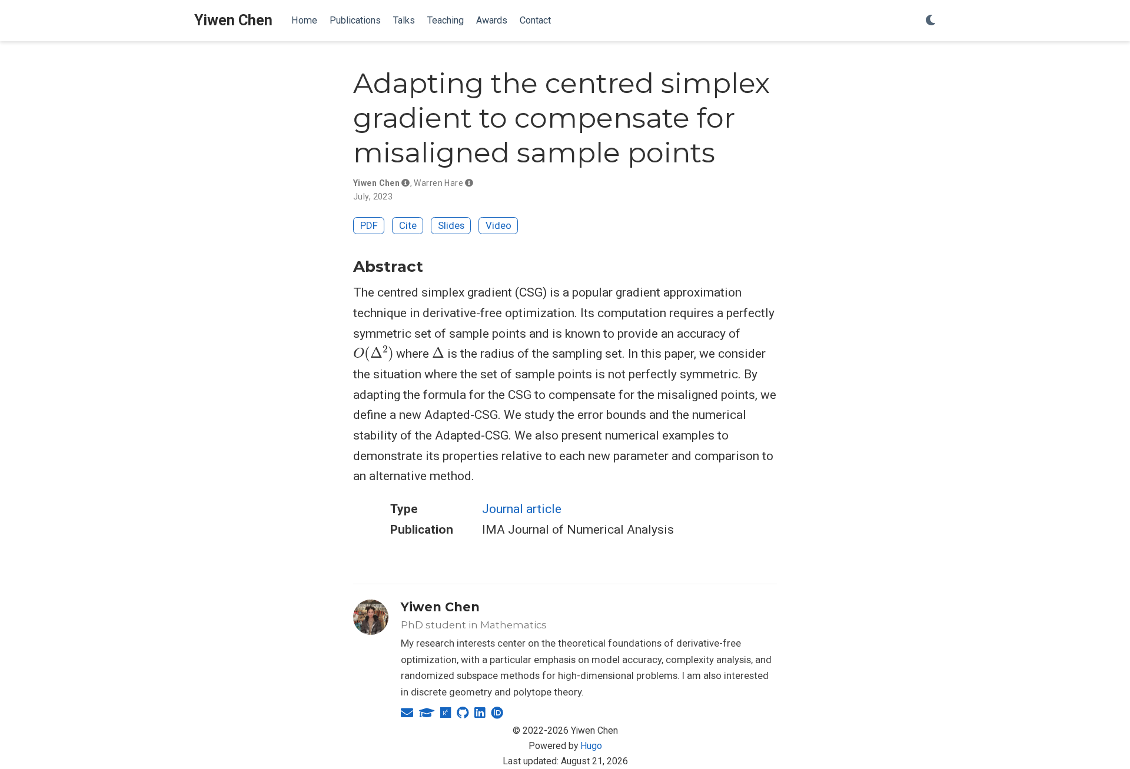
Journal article (521, 509)
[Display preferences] (930, 21)
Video (498, 225)
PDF (369, 225)
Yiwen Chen (233, 20)
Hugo (591, 745)
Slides (451, 225)
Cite (408, 225)
